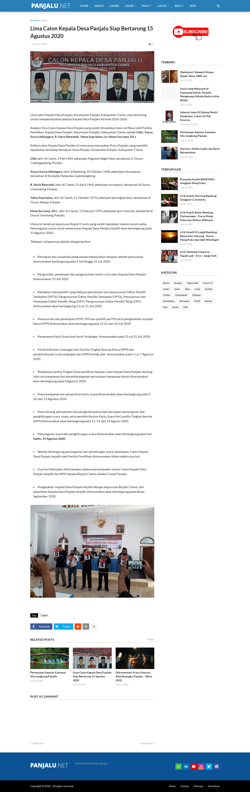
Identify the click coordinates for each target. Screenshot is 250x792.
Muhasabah (181, 295)
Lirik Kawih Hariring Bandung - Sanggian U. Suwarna (199, 197)
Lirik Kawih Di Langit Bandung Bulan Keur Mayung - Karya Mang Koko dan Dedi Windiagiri (199, 235)
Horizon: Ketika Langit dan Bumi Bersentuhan (200, 150)
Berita (166, 282)
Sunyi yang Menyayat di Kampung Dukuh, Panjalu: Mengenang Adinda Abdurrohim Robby (199, 94)
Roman (208, 301)
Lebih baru (38, 743)
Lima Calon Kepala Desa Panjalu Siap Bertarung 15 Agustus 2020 (92, 676)
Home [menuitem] (84, 5)
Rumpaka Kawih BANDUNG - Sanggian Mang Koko (198, 181)
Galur (177, 289)
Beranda (34, 20)
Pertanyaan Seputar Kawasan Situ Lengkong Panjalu (48, 674)
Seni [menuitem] (193, 5)
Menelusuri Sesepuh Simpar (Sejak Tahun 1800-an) (197, 74)
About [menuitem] (99, 5)
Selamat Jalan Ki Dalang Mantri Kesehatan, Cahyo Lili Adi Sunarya (199, 116)
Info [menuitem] (178, 5)
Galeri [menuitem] (114, 5)
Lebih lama (146, 743)
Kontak (185, 786)
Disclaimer (214, 786)
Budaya (178, 282)
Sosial (175, 307)
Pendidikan (169, 301)
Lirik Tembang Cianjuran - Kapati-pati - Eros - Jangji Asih (198, 253)
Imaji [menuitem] (145, 5)
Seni (165, 307)
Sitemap (198, 786)
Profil (197, 301)
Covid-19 (207, 282)
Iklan (187, 289)
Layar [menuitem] (129, 5)
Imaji (197, 289)
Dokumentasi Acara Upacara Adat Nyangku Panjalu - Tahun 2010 (134, 676)
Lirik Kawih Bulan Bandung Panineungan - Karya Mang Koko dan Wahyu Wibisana (196, 216)
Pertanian (184, 301)
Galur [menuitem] (161, 5)
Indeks (150, 639)
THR (185, 307)
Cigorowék (192, 282)
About (172, 786)
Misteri (166, 295)
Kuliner (208, 289)
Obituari (196, 295)
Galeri (44, 20)
